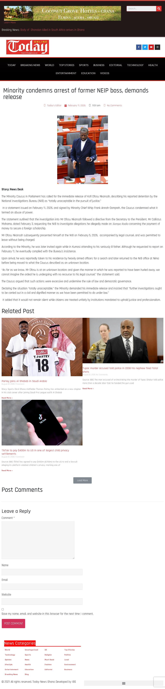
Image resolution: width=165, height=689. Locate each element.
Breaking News (30, 65)
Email (5, 580)
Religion (48, 655)
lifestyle (8, 664)
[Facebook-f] (139, 47)
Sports (83, 65)
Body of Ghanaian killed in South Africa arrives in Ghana (52, 30)
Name (5, 565)
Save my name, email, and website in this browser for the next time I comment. (47, 614)
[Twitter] (145, 47)
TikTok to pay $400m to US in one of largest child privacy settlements (35, 452)
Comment (8, 518)
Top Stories (66, 65)
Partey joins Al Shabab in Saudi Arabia (24, 381)
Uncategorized (31, 650)
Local (66, 659)
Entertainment (66, 73)
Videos (104, 73)
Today (11, 65)
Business (98, 65)
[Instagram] (157, 47)
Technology (135, 65)
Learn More (10, 22)
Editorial (115, 65)
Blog (27, 674)
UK (46, 650)
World (49, 65)
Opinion (8, 659)
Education (88, 73)
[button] (82, 480)
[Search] (158, 8)
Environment (70, 664)
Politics (67, 655)
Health (153, 65)
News (27, 659)
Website (6, 595)
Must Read (49, 659)
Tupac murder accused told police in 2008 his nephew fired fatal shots (120, 370)
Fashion (48, 664)
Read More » (7, 398)
